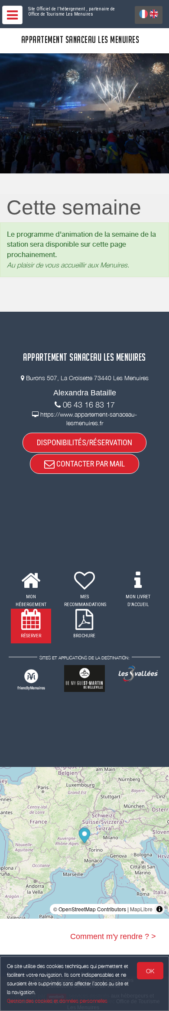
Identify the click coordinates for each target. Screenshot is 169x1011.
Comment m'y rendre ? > (113, 936)
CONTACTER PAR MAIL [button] (90, 463)
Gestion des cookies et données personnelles (57, 1001)
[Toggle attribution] (159, 909)
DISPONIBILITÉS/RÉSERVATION (84, 442)
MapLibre (141, 909)
